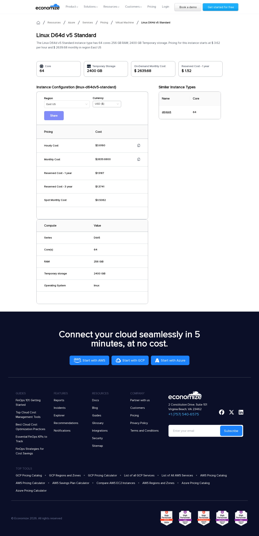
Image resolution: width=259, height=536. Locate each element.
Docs (95, 400)
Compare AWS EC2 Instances (116, 483)
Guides (96, 415)
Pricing (152, 7)
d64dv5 (166, 112)
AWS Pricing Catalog (213, 475)
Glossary (98, 423)
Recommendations (66, 423)
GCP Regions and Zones (65, 475)
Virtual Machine (124, 22)
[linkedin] (241, 412)
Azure (71, 22)
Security (97, 438)
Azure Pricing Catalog (196, 483)
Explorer (59, 415)
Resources (54, 22)
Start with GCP (133, 360)
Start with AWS (94, 360)
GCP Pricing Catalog (29, 475)
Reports (59, 400)
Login (165, 7)
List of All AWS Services (177, 475)
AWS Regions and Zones (158, 483)
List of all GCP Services (139, 475)
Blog (95, 408)
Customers (137, 408)
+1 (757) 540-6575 (183, 414)
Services (87, 22)
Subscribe (231, 431)
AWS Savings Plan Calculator (70, 483)
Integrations (100, 431)
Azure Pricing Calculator (31, 491)
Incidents (60, 408)
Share (54, 116)
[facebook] (221, 412)
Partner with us (140, 400)
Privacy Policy (139, 423)
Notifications (62, 431)
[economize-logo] (48, 6)
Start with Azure (173, 360)
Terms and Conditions (144, 431)
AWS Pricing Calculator (30, 483)
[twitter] (231, 412)
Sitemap (97, 446)
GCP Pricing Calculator (102, 475)
